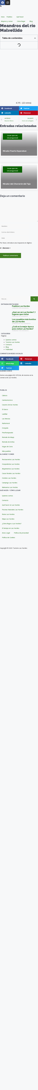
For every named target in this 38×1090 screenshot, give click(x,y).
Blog (7, 347)
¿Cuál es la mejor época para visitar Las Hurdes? (23, 328)
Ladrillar (4, 414)
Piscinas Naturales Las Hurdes (12, 510)
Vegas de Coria (7, 446)
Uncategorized (12, 138)
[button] (1, 6)
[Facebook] (2, 2)
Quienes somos (11, 340)
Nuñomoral (6, 423)
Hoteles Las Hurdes (9, 478)
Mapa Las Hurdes (8, 519)
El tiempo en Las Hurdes (10, 528)
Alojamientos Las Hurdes (11, 469)
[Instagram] (7, 2)
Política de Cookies (8, 537)
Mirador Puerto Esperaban (14, 151)
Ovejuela (5, 428)
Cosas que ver (12, 135)
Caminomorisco (7, 400)
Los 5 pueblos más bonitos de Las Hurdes (24, 320)
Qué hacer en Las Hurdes (11, 505)
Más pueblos (6, 451)
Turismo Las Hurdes (13, 342)
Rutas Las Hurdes (8, 514)
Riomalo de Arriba (8, 442)
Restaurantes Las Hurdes (11, 459)
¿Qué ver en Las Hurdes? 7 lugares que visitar (23, 313)
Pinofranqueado (7, 433)
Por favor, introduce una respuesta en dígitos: (16, 243)
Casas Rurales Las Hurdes (11, 473)
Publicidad (9, 349)
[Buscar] (34, 298)
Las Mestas (6, 419)
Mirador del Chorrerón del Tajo (17, 184)
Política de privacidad (21, 533)
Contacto (9, 345)
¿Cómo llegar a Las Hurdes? (11, 523)
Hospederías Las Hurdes (11, 464)
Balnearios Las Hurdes (10, 487)
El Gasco (5, 409)
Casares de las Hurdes (10, 405)
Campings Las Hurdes (9, 483)
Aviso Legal (6, 533)
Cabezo (4, 395)
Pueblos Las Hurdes (21, 306)
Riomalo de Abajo (8, 437)
